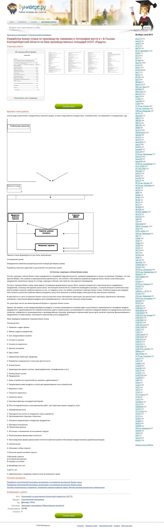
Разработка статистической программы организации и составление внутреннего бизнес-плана (44, 482)
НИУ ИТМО (139, 354)
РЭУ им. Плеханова (143, 296)
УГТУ (137, 416)
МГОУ (137, 200)
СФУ (137, 380)
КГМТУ (138, 147)
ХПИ (137, 229)
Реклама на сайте (91, 526)
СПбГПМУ (139, 320)
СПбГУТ (138, 342)
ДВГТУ (138, 123)
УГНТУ (138, 414)
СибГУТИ (139, 375)
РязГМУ (138, 301)
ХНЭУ (137, 433)
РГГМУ (138, 282)
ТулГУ (137, 399)
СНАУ (137, 383)
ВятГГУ (138, 94)
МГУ (137, 205)
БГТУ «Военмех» (142, 51)
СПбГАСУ (139, 308)
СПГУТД (138, 344)
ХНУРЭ (138, 431)
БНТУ (137, 68)
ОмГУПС (138, 262)
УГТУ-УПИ (139, 411)
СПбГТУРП (139, 327)
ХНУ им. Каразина (142, 428)
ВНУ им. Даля (140, 87)
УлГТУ (138, 404)
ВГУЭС (138, 77)
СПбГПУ (138, 322)
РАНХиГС (139, 274)
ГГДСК (138, 99)
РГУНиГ (138, 294)
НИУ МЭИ (139, 224)
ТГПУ (137, 397)
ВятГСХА (139, 92)
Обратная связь (126, 526)
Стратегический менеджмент (40, 35)
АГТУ (137, 46)
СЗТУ (137, 361)
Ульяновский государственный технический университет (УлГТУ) (47, 496)
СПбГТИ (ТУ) (140, 325)
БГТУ (137, 56)
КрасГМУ (139, 161)
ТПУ (137, 221)
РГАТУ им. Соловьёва (144, 298)
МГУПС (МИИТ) (141, 212)
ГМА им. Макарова (142, 111)
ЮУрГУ (138, 440)
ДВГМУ (138, 120)
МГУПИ (138, 209)
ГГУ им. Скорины (142, 108)
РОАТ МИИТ (140, 277)
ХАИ (137, 219)
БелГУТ (138, 63)
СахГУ (137, 358)
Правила (117, 526)
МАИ (137, 193)
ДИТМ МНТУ (140, 132)
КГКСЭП (138, 152)
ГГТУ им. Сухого (142, 106)
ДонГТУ (138, 130)
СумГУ (138, 385)
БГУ (137, 58)
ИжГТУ (138, 140)
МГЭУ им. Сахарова (143, 185)
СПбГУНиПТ (140, 334)
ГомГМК (138, 101)
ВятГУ (138, 96)
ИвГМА (138, 135)
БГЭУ (137, 65)
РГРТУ (138, 303)
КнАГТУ (138, 156)
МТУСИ (138, 217)
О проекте (22, 22)
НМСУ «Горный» (142, 226)
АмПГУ (138, 43)
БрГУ (137, 72)
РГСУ (137, 289)
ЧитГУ (138, 438)
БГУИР (138, 60)
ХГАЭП (138, 419)
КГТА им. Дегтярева (143, 154)
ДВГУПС (138, 125)
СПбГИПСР (139, 313)
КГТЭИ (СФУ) (140, 169)
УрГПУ (138, 409)
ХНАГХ (138, 423)
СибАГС (138, 363)
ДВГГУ (138, 118)
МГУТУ (138, 214)
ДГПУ (137, 113)
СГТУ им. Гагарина (143, 356)
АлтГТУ (138, 39)
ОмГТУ (138, 260)
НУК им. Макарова (142, 233)
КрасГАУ (138, 159)
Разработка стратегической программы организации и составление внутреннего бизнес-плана (44, 485)
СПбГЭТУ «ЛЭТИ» (142, 349)
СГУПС (138, 373)
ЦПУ (137, 435)
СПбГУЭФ (139, 346)
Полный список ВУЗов (144, 445)
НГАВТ (138, 238)
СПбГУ (138, 330)
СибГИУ (138, 368)
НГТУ (137, 250)
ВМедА (138, 82)
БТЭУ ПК (138, 70)
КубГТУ (138, 173)
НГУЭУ (138, 255)
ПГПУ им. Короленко (143, 270)
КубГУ (137, 176)
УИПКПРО (139, 407)
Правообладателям (105, 526)
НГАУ (137, 241)
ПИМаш (138, 351)
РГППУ (138, 286)
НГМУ (137, 245)
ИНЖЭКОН (139, 310)
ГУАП (137, 332)
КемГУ (138, 144)
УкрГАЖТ (139, 402)
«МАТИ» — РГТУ (142, 291)
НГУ (137, 253)
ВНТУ (137, 75)
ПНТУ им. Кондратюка (144, 272)
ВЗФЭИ (138, 89)
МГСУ (137, 202)
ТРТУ (137, 387)
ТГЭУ (137, 392)
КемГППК (139, 142)
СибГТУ (138, 371)
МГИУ (137, 197)
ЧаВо (12, 22)
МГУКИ (138, 207)
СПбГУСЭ (139, 339)
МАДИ (137, 195)
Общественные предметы (53, 505)
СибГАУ (138, 366)
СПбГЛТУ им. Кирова (143, 315)
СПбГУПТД (139, 337)
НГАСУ (138, 243)
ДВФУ (137, 128)
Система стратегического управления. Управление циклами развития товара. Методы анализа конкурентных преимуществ (55, 487)
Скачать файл (69, 106)
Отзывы (34, 22)
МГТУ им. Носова (142, 183)
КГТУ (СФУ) (140, 166)
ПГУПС (138, 267)
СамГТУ (138, 306)
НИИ (137, 257)
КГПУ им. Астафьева (144, 164)
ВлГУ (137, 80)
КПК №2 (138, 171)
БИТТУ (138, 48)
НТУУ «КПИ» (140, 231)
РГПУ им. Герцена (142, 284)
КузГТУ (138, 181)
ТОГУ (137, 390)
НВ (136, 236)
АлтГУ (138, 41)
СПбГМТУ (139, 318)
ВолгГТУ (138, 84)
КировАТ (138, 149)
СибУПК (138, 378)
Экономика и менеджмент (17, 35)
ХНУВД (138, 426)
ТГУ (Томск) (140, 395)
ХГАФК (138, 421)
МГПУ (137, 190)
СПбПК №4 (139, 265)
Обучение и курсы (48, 22)
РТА (137, 279)
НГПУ (137, 248)
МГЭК (137, 188)
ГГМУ (137, 104)
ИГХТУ (138, 137)
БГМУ (137, 53)
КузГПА (138, 178)
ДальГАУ (138, 116)
